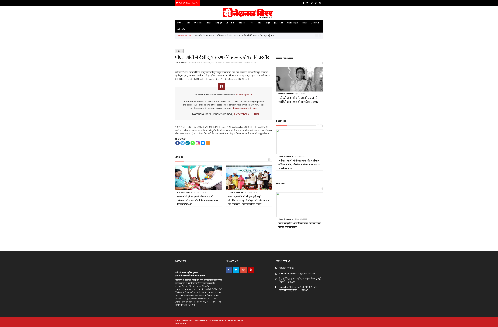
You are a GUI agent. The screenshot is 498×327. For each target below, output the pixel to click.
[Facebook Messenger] (203, 143)
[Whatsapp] (193, 143)
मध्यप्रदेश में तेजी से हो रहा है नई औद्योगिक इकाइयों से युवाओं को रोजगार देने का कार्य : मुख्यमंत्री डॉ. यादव (248, 200)
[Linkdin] (316, 3)
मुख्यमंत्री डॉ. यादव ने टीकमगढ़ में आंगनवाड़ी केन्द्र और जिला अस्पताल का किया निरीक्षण (198, 200)
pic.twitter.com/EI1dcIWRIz (244, 108)
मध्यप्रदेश (218, 23)
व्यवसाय (241, 23)
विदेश (208, 23)
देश (188, 23)
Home (180, 23)
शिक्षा (267, 23)
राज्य (250, 23)
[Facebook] (304, 3)
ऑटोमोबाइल (292, 23)
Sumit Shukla (182, 63)
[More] (208, 143)
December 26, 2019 (246, 114)
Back (180, 51)
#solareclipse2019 (244, 94)
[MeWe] (187, 143)
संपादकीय (198, 23)
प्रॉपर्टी (304, 23)
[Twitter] (307, 3)
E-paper (315, 23)
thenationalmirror (184, 192)
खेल (260, 23)
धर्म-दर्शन (181, 29)
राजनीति (230, 23)
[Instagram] (320, 3)
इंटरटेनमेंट (278, 23)
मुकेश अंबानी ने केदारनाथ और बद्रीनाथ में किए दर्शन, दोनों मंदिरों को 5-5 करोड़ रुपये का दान (299, 164)
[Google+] (312, 3)
